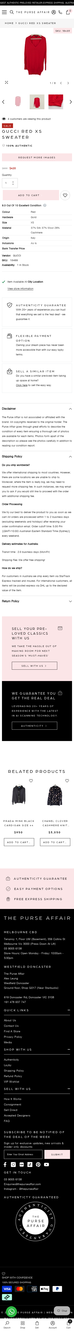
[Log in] (53, 12)
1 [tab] (29, 854)
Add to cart (28, 195)
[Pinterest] (21, 1164)
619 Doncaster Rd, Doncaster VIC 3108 (29, 997)
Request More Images (36, 157)
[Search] (11, 12)
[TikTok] (30, 1164)
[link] (7, 1324)
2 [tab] (34, 854)
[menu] (4, 12)
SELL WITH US (33, 665)
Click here (21, 385)
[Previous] (60, 83)
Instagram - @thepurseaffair (21, 1189)
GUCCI (17, 255)
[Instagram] (13, 1164)
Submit (57, 1154)
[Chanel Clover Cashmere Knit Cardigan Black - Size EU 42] (55, 800)
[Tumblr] (38, 1164)
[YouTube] (46, 1164)
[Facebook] (5, 1164)
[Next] (68, 83)
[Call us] (61, 12)
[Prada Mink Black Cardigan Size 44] (19, 800)
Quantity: (7, 175)
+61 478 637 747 (15, 1002)
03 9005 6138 (13, 948)
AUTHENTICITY (33, 725)
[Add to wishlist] (65, 195)
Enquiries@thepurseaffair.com (22, 1184)
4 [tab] (45, 854)
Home (9, 23)
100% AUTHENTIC (19, 145)
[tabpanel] (19, 813)
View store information (20, 288)
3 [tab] (39, 854)
